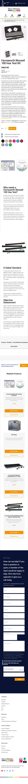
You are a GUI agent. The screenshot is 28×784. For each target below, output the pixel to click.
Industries (3, 699)
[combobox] (14, 633)
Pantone (3, 706)
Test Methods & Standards (20, 342)
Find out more (14, 415)
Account (12, 16)
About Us (3, 746)
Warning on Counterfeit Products (9, 730)
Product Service (5, 734)
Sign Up (24, 365)
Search (5, 16)
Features (3, 342)
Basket (18, 15)
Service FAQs (4, 732)
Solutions (3, 701)
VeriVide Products (5, 704)
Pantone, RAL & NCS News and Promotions (10, 663)
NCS (2, 710)
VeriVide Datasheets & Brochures (9, 721)
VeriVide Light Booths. (6, 118)
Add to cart (12, 128)
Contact (3, 748)
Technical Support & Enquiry (7, 737)
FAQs (2, 719)
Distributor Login (21, 3)
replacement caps (8, 122)
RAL (2, 708)
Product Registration (6, 739)
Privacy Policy (4, 752)
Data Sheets (14, 346)
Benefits (9, 342)
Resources (3, 717)
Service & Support (5, 728)
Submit (19, 679)
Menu (24, 16)
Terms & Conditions (5, 750)
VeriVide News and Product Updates (12, 661)
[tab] (3, 343)
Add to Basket (14, 411)
